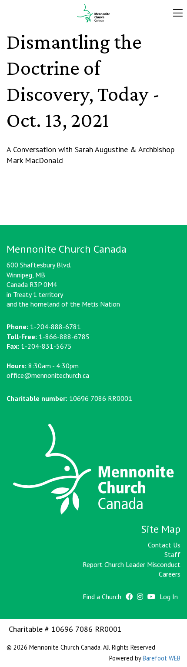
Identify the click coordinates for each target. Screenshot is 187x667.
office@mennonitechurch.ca (48, 375)
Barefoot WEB (161, 658)
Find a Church (102, 596)
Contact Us (164, 544)
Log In (169, 596)
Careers (169, 574)
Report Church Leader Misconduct (131, 564)
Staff (172, 554)
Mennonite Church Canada (94, 13)
